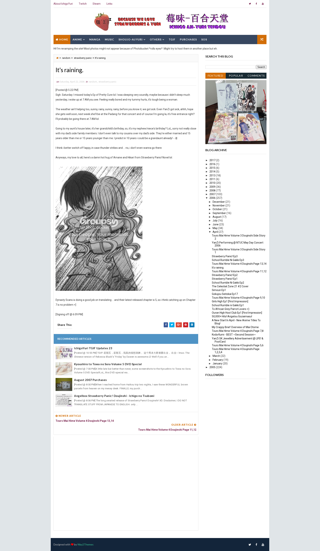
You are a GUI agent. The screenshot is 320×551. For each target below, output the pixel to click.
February (218, 359)
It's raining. (218, 267)
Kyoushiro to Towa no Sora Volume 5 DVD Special (108, 364)
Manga (94, 39)
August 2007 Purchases (90, 379)
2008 (212, 190)
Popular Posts (236, 76)
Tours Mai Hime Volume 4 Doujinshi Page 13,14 (239, 263)
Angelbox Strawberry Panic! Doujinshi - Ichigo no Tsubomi (114, 395)
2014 (212, 171)
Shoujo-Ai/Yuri (131, 39)
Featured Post (215, 76)
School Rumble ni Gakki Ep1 (228, 305)
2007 (212, 194)
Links (109, 3)
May (215, 228)
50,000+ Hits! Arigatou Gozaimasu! (232, 316)
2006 (212, 197)
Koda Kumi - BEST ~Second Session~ (234, 334)
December (219, 201)
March (217, 355)
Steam (97, 3)
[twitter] (250, 3)
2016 (212, 164)
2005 (212, 367)
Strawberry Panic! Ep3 (225, 256)
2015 (212, 167)
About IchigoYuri (63, 3)
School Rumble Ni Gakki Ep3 (228, 260)
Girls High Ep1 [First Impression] (230, 301)
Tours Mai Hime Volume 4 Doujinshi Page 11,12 (239, 271)
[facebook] (256, 3)
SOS (204, 39)
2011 (212, 179)
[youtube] (263, 3)
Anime (77, 39)
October (218, 209)
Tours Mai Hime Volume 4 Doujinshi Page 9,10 (238, 297)
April (216, 231)
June (216, 224)
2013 (212, 175)
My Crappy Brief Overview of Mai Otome (235, 327)
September (219, 213)
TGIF (172, 39)
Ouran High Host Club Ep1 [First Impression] (237, 312)
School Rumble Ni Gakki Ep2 (228, 282)
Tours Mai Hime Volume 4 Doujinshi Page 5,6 (238, 345)
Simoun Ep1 (219, 290)
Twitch (83, 3)
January (218, 363)
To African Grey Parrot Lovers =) (230, 308)
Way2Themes (85, 544)
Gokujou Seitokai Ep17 (225, 293)
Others (155, 39)
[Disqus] (126, 483)
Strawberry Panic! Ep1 (225, 278)
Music (109, 39)
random (66, 58)
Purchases (188, 39)
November (219, 205)
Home (63, 39)
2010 (212, 182)
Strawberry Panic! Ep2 (225, 275)
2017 (212, 160)
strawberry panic (83, 58)
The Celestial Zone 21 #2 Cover (230, 286)
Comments (256, 75)
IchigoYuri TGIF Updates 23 (93, 348)
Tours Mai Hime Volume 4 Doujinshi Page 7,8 (238, 330)
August (217, 216)
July (215, 220)
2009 (212, 186)
